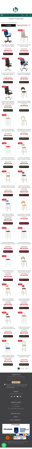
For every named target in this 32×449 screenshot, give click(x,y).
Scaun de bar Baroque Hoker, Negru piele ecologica (8, 272)
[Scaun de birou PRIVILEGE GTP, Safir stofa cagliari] (8, 36)
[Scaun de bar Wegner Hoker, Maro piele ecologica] (8, 318)
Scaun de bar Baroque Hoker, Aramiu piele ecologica (24, 328)
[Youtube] (17, 396)
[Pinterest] (14, 396)
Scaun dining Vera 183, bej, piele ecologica (24, 45)
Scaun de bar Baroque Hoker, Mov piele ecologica (24, 243)
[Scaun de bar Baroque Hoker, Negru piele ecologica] (8, 262)
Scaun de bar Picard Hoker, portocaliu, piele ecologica (8, 186)
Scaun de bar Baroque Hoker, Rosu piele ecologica (8, 158)
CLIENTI (15, 417)
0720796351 (17, 406)
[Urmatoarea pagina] (29, 368)
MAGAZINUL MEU (15, 413)
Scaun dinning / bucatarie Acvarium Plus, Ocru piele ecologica (24, 215)
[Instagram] (20, 396)
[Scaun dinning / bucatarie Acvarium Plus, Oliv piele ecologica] (24, 262)
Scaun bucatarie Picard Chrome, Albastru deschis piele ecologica (8, 357)
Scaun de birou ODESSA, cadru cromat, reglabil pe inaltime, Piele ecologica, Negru (8, 102)
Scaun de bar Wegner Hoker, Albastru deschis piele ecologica (8, 215)
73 (26, 368)
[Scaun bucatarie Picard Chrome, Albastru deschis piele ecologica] (8, 347)
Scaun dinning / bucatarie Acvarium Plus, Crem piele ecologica (24, 131)
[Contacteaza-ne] (22, 15)
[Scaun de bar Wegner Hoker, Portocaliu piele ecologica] (8, 290)
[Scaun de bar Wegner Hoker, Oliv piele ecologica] (24, 149)
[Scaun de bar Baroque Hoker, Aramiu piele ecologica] (24, 318)
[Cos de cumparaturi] (26, 15)
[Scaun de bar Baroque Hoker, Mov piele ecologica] (24, 234)
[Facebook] (11, 396)
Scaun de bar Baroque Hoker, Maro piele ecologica (8, 243)
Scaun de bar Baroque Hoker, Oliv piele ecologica (8, 130)
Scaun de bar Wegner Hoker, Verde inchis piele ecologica (24, 187)
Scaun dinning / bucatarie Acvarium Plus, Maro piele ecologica (24, 102)
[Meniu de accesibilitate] (29, 437)
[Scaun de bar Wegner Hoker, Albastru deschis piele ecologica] (8, 206)
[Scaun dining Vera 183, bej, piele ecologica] (24, 36)
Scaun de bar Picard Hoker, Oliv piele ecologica (24, 356)
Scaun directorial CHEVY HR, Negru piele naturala (8, 74)
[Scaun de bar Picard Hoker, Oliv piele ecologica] (24, 347)
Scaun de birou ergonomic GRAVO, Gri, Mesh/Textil (24, 74)
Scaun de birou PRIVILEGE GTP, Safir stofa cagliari (8, 45)
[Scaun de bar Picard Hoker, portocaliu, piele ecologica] (8, 177)
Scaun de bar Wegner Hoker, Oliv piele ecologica (24, 158)
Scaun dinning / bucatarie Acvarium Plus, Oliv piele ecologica (24, 272)
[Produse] (2, 15)
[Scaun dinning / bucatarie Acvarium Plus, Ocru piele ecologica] (24, 206)
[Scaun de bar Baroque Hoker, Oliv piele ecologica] (8, 121)
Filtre (9, 25)
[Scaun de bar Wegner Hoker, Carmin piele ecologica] (24, 290)
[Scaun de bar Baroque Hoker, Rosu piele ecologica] (8, 149)
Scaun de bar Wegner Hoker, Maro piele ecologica (8, 328)
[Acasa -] (16, 9)
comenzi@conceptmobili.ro (17, 408)
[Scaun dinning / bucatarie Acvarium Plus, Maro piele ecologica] (24, 93)
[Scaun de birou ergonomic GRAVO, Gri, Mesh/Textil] (24, 64)
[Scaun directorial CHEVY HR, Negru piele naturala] (8, 64)
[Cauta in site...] (30, 15)
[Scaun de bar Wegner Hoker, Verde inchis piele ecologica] (24, 177)
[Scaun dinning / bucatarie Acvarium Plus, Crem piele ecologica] (24, 121)
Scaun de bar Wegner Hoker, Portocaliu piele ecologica (8, 300)
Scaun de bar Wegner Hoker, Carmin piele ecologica (24, 300)
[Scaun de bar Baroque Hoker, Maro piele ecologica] (8, 234)
